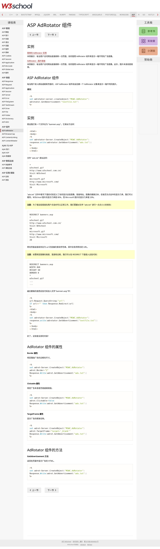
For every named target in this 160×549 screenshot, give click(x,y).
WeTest (89, 545)
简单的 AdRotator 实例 (37, 53)
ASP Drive (5, 108)
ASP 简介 (5, 35)
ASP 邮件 (5, 73)
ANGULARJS (97, 14)
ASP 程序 (5, 49)
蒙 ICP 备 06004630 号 (91, 542)
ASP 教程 (5, 32)
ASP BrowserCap (8, 134)
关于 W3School (66, 542)
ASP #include (7, 66)
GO (144, 14)
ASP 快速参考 (7, 164)
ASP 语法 (5, 42)
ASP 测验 (5, 180)
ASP (133, 14)
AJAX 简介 (5, 149)
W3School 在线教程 (17, 6)
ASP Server (6, 95)
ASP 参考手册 (148, 31)
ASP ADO (5, 122)
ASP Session (6, 59)
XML (54, 14)
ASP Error (5, 98)
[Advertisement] (80, 515)
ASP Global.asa (8, 69)
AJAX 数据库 (6, 156)
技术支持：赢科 (78, 542)
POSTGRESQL (110, 14)
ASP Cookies (6, 56)
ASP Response (7, 81)
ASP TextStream (8, 105)
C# (17, 14)
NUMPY (63, 14)
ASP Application (8, 62)
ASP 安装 (5, 39)
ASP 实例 (5, 176)
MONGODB (124, 14)
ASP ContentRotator (9, 141)
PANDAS (72, 14)
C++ (11, 14)
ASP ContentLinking (9, 137)
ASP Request (7, 85)
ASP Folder (6, 115)
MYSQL (37, 14)
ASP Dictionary (7, 118)
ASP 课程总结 (7, 168)
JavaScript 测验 (148, 51)
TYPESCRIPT (84, 14)
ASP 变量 (5, 45)
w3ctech (83, 545)
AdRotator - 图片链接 (36, 61)
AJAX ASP (5, 153)
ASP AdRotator (7, 130)
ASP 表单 (5, 52)
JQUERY (46, 14)
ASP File (5, 112)
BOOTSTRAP (26, 14)
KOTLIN (151, 14)
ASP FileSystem (8, 102)
